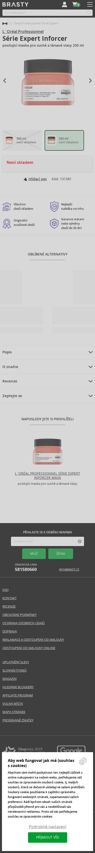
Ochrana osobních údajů (23, 623)
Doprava (9, 631)
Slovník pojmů (14, 670)
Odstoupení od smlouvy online (28, 648)
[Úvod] (4, 23)
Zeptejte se (12, 395)
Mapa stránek (13, 712)
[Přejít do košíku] (74, 4)
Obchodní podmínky (19, 615)
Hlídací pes (37, 179)
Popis (7, 352)
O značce (10, 366)
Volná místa (12, 704)
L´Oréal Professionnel (23, 31)
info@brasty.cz (69, 569)
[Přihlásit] (64, 4)
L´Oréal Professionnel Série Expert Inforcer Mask (47, 475)
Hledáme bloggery (18, 687)
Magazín (9, 679)
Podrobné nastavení (47, 826)
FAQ (5, 590)
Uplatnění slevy (15, 662)
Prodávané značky (17, 720)
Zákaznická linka (26, 567)
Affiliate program (17, 695)
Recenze (9, 381)
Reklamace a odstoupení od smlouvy (33, 640)
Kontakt (9, 598)
